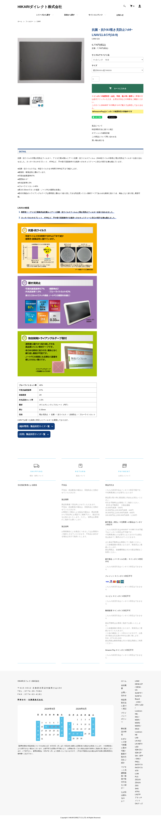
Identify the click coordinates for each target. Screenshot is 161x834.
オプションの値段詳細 (100, 133)
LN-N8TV (138, 744)
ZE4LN (137, 783)
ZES (136, 786)
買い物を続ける (98, 140)
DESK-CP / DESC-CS (139, 687)
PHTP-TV (139, 768)
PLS (136, 777)
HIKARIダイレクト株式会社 (40, 7)
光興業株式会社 (35, 700)
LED (136, 747)
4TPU (137, 792)
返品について (97, 126)
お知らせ (120, 15)
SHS (136, 789)
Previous (21, 60)
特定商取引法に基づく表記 (102, 129)
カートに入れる (120, 88)
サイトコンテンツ (96, 15)
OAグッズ (139, 804)
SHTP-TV (139, 765)
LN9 (136, 738)
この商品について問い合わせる (104, 137)
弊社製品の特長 (123, 732)
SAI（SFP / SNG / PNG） (139, 759)
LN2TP (137, 794)
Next (80, 60)
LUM (137, 774)
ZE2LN (137, 780)
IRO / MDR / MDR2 (137, 720)
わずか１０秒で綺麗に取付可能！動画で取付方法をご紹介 (123, 751)
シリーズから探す (43, 15)
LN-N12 (138, 741)
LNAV (39, 21)
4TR (136, 771)
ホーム (20, 21)
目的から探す (69, 15)
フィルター (29, 21)
